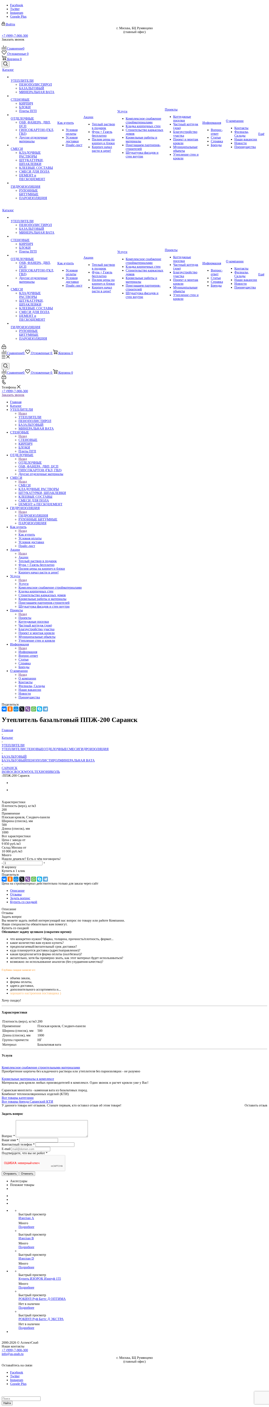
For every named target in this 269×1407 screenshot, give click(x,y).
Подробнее (26, 1227)
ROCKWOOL (24, 772)
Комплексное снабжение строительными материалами (41, 1067)
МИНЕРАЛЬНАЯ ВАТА (77, 760)
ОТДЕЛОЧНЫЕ (30, 462)
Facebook (16, 5)
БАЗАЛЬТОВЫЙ (14, 760)
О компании (27, 678)
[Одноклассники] (10, 708)
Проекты (24, 618)
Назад (22, 413)
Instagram (16, 13)
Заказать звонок (13, 395)
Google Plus (18, 16)
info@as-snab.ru (13, 1354)
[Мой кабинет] (4, 348)
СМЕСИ (24, 485)
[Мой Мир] (15, 708)
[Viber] (27, 708)
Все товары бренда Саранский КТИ (27, 1101)
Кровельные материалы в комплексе (28, 1079)
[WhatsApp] (33, 708)
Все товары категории (18, 1098)
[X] (21, 708)
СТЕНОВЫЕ (27, 440)
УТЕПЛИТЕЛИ (29, 417)
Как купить (26, 534)
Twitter (15, 9)
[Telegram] (45, 708)
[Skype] (39, 708)
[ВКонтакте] (4, 708)
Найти (7, 1403)
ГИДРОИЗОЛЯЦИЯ (33, 515)
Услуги (23, 584)
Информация (27, 652)
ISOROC (8, 772)
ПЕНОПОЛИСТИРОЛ (43, 760)
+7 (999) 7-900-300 (15, 35)
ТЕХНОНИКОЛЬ (47, 772)
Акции (23, 557)
